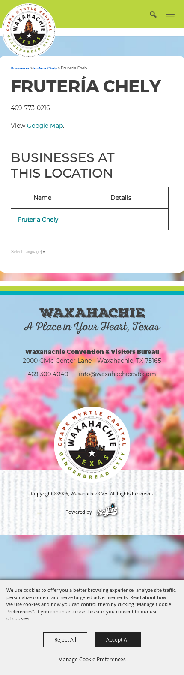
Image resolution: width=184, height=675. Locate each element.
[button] (152, 13)
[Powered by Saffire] (107, 512)
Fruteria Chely (45, 68)
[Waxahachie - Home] (92, 445)
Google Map (45, 125)
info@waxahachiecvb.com (117, 373)
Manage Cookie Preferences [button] (92, 659)
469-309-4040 (48, 373)
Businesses (20, 68)
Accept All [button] (118, 639)
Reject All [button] (65, 639)
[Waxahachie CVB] (29, 30)
